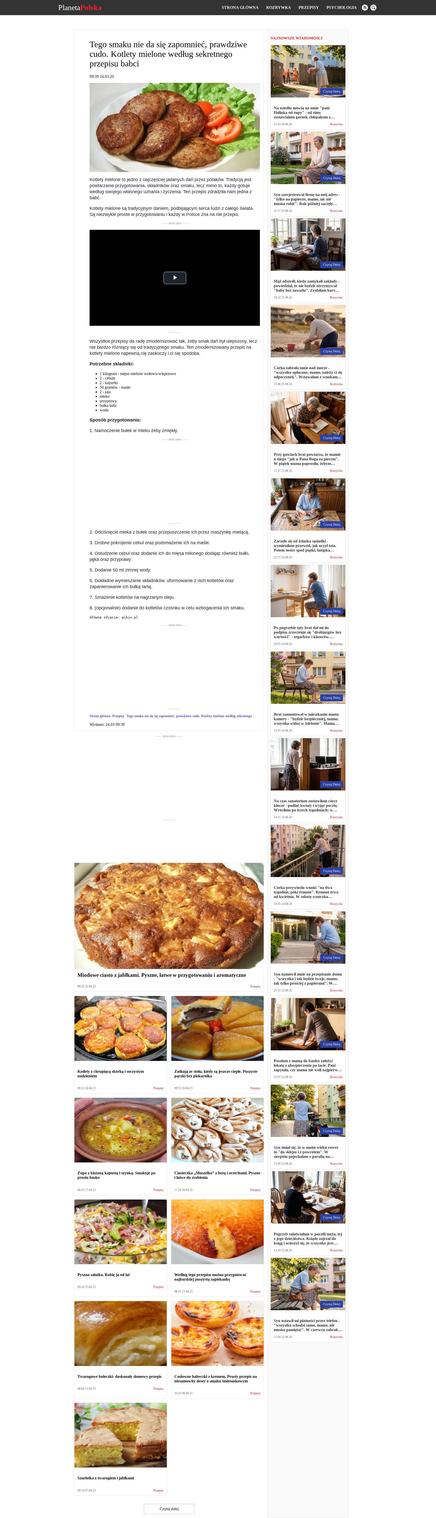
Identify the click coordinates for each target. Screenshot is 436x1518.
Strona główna (240, 7)
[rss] (365, 8)
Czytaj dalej (169, 1509)
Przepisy (308, 7)
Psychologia (341, 7)
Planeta (80, 7)
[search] (373, 8)
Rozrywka (278, 7)
